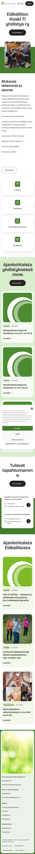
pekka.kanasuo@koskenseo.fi (11, 784)
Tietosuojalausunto (22, 443)
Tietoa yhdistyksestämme (10, 807)
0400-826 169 (6, 781)
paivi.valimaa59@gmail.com (11, 797)
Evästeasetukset (7, 845)
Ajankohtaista (6, 828)
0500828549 (6, 793)
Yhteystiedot (6, 819)
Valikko (29, 3)
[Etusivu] (8, 3)
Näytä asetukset (17, 440)
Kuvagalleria (6, 815)
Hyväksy (17, 428)
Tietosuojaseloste (7, 850)
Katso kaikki (16, 283)
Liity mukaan (9, 170)
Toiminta (5, 811)
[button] (32, 409)
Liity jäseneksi (17, 32)
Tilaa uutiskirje (19, 850)
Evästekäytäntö (10, 443)
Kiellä (17, 434)
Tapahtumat (6, 832)
